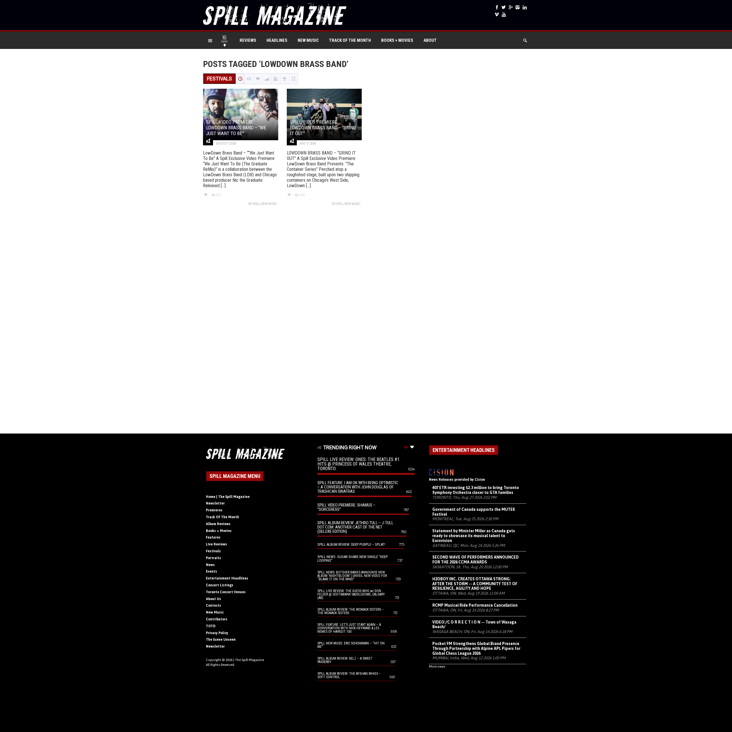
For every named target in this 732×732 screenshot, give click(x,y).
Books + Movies (397, 40)
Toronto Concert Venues (226, 592)
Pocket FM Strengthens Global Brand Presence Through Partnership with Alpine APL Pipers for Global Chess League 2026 (476, 648)
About (430, 40)
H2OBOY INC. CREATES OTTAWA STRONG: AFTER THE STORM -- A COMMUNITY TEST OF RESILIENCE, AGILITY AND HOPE (474, 584)
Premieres (214, 510)
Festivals (213, 551)
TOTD (211, 626)
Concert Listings (219, 585)
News (210, 565)
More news (437, 666)
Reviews (248, 40)
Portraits (213, 558)
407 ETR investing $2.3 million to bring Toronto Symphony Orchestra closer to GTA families (475, 490)
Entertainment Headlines (227, 578)
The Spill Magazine (249, 660)
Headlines (276, 40)
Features (213, 537)
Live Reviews (216, 544)
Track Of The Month (350, 40)
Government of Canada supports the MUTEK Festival (473, 512)
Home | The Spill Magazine (228, 497)
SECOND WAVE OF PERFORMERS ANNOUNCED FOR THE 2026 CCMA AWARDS (475, 559)
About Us (213, 599)
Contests (213, 606)
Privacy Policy (217, 633)
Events (211, 571)
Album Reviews (218, 524)
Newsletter (215, 503)
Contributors (216, 619)
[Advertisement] (366, 322)
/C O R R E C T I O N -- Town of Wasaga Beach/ (474, 624)
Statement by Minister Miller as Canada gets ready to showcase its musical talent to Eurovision (473, 536)
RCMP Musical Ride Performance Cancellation (475, 605)
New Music (308, 40)
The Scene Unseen (221, 640)
